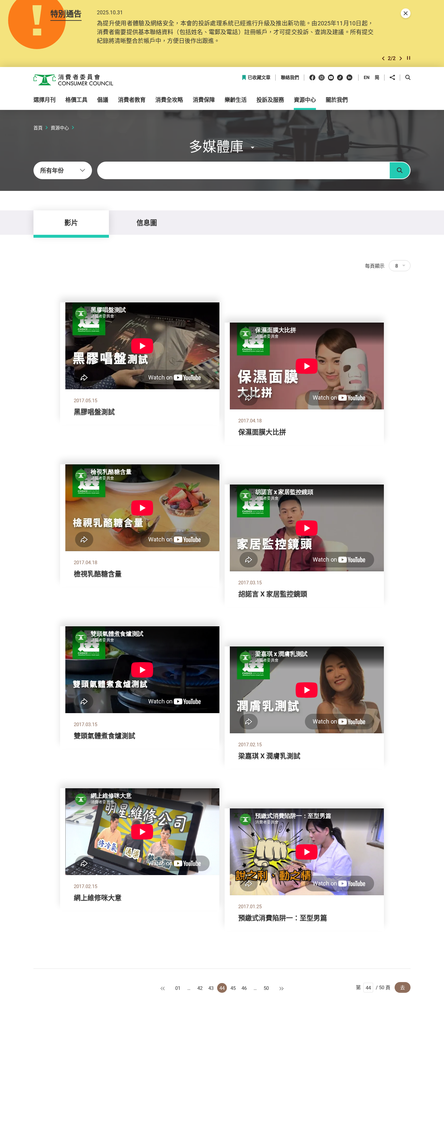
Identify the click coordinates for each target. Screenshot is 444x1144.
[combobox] (62, 170)
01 (177, 988)
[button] (383, 58)
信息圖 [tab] (147, 222)
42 (199, 988)
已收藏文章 (259, 77)
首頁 (38, 128)
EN (367, 77)
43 (211, 988)
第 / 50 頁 (373, 987)
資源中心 (60, 128)
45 (233, 988)
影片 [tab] (71, 222)
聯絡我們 (290, 77)
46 (244, 988)
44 (222, 988)
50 (266, 988)
